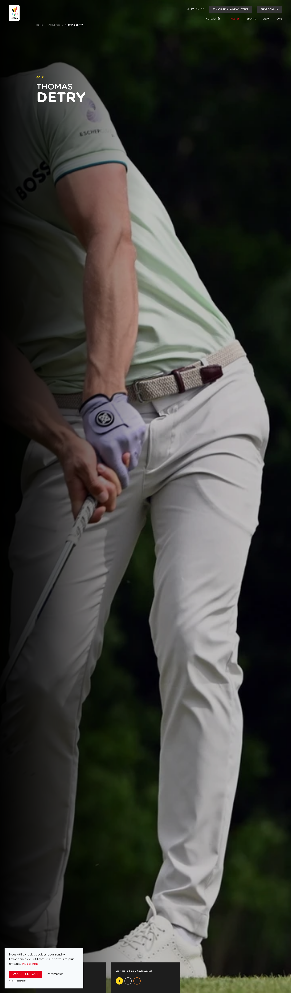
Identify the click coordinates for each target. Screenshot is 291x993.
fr (192, 9)
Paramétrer (55, 974)
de (202, 9)
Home (39, 25)
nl (188, 9)
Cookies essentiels (17, 981)
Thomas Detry (74, 25)
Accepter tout (25, 974)
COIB (279, 19)
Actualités (213, 19)
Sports (251, 19)
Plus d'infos (30, 963)
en (197, 9)
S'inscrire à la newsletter (230, 9)
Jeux (266, 19)
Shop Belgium (269, 9)
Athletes (233, 19)
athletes (54, 25)
